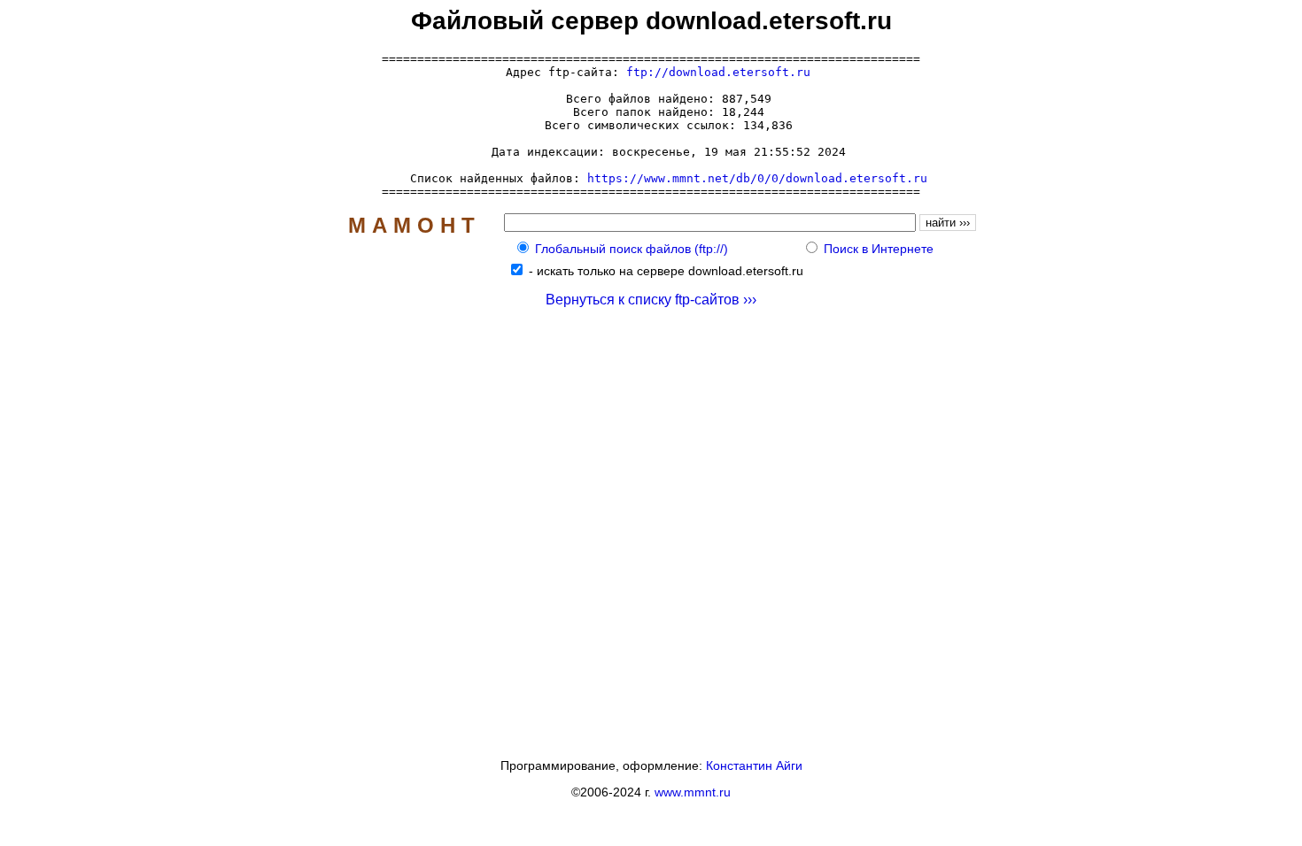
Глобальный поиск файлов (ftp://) (631, 249)
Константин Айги (754, 765)
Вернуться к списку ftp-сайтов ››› (651, 299)
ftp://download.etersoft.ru (718, 72)
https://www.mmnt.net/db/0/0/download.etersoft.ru (757, 178)
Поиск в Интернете (879, 249)
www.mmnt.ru (693, 792)
